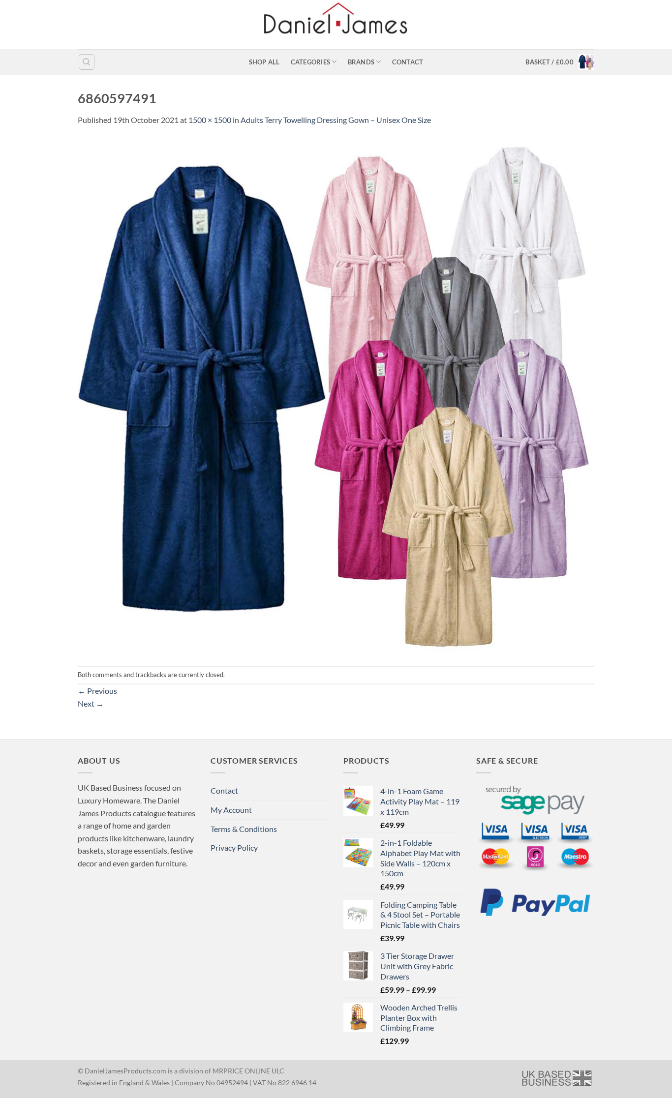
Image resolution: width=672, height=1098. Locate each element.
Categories (311, 62)
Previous (97, 690)
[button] (559, 62)
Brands (361, 62)
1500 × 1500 (209, 119)
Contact (408, 62)
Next (91, 703)
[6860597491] (336, 395)
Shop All (264, 62)
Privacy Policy (234, 847)
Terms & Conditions (244, 828)
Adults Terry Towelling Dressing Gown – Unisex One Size (336, 119)
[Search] (86, 62)
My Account (231, 809)
